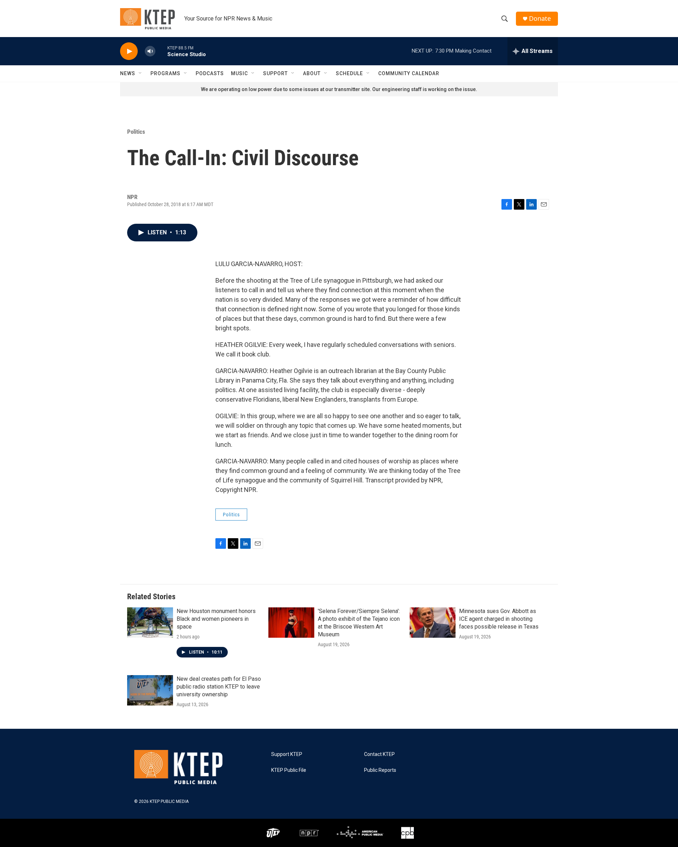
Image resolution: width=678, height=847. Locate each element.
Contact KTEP (379, 754)
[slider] (161, 51)
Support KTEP (286, 754)
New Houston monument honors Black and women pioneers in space (216, 619)
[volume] (150, 51)
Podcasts (210, 73)
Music (239, 73)
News (127, 73)
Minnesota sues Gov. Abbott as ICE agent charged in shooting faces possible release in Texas (499, 619)
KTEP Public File (288, 770)
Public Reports (380, 770)
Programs (165, 73)
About (312, 73)
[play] (129, 51)
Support (275, 73)
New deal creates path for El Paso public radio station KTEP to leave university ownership (219, 686)
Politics (136, 131)
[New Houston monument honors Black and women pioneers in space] (150, 622)
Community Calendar (408, 73)
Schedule (349, 73)
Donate (540, 18)
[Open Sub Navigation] (140, 73)
